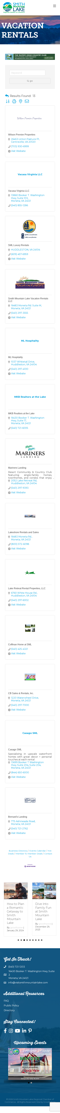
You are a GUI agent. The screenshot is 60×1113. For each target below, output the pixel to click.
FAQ (6, 1000)
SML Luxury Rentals (18, 245)
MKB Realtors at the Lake (21, 413)
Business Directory (18, 851)
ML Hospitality (15, 357)
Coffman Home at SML (20, 644)
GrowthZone (49, 1102)
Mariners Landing (17, 468)
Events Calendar (37, 851)
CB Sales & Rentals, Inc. (21, 693)
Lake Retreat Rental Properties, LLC (27, 588)
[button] (7, 96)
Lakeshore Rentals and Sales (23, 532)
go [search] (31, 80)
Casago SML (15, 749)
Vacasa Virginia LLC (18, 191)
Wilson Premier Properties (21, 134)
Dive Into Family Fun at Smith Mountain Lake (43, 911)
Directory (9, 1010)
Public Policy (11, 1005)
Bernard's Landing (17, 817)
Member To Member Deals (29, 853)
